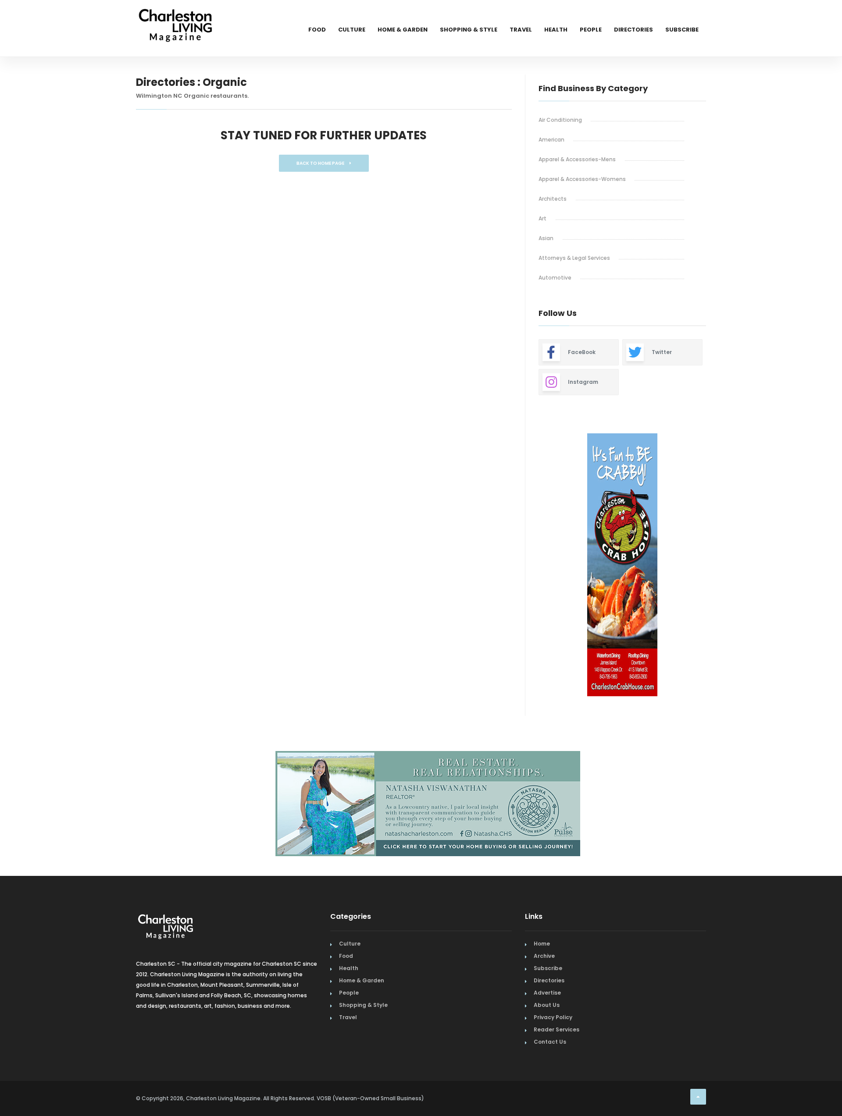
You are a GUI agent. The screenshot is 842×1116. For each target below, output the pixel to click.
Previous (518, 566)
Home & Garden (403, 29)
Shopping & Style (468, 29)
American (551, 139)
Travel (521, 29)
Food (317, 29)
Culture (351, 29)
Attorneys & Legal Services (574, 258)
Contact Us (550, 1041)
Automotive (555, 277)
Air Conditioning (560, 120)
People (591, 29)
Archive (544, 956)
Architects (553, 198)
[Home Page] (175, 15)
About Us (547, 1005)
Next (712, 566)
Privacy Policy (553, 1017)
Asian (546, 238)
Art (542, 218)
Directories (633, 29)
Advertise (547, 992)
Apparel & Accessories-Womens (582, 179)
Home (542, 943)
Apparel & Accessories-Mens (577, 159)
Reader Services (556, 1029)
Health (555, 29)
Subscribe (682, 29)
